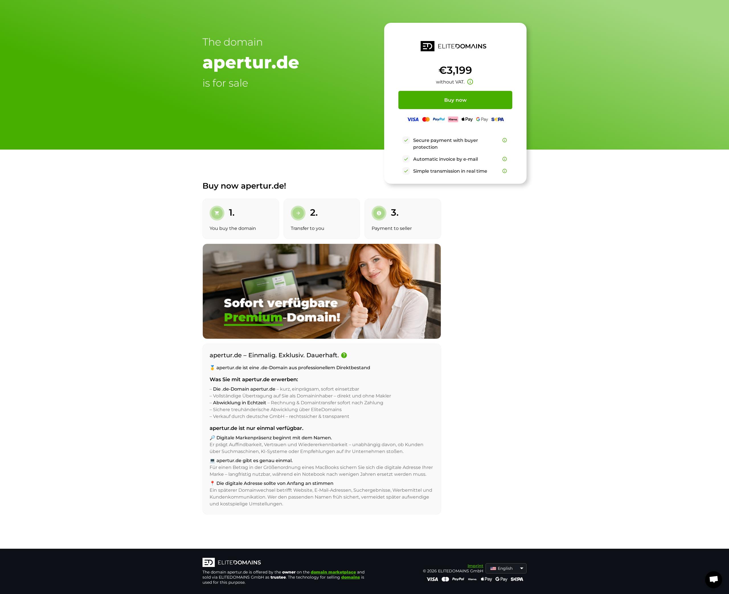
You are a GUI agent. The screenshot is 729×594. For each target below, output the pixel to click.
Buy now (455, 100)
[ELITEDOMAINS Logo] (287, 563)
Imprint (475, 565)
